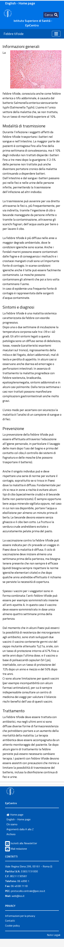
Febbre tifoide (14, 33)
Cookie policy (12, 925)
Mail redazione (19, 849)
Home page (16, 814)
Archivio (11, 834)
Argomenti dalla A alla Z (20, 829)
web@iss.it (18, 896)
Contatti (10, 921)
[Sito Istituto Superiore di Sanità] (10, 791)
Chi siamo (11, 824)
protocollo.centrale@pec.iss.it (28, 891)
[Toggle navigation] (56, 34)
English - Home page (20, 3)
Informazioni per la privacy (20, 916)
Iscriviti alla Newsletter (24, 843)
